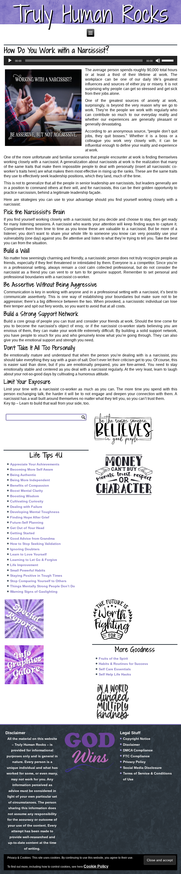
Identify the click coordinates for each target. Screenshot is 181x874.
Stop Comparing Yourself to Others (38, 581)
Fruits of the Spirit (113, 658)
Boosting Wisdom (24, 496)
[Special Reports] (46, 618)
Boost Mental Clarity (26, 491)
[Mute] (158, 60)
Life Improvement (24, 565)
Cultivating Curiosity (26, 501)
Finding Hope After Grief (29, 517)
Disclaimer (131, 744)
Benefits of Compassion (29, 485)
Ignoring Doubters (25, 549)
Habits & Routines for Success (123, 664)
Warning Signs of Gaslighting (34, 591)
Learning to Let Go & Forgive (33, 560)
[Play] (10, 60)
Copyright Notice (136, 739)
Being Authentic (23, 475)
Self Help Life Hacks (115, 674)
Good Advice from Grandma (32, 538)
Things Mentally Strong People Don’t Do (42, 586)
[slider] (168, 60)
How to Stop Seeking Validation (35, 544)
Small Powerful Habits (27, 570)
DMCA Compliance (138, 750)
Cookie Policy (96, 866)
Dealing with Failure (26, 507)
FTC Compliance (136, 756)
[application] (90, 60)
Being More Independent (30, 480)
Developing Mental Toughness (34, 512)
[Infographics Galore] (46, 664)
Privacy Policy (134, 762)
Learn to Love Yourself (28, 554)
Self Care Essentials (115, 669)
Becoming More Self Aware (31, 469)
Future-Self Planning (26, 522)
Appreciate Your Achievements (34, 464)
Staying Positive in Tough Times (36, 575)
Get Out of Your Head (27, 528)
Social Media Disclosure (142, 768)
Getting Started (22, 533)
